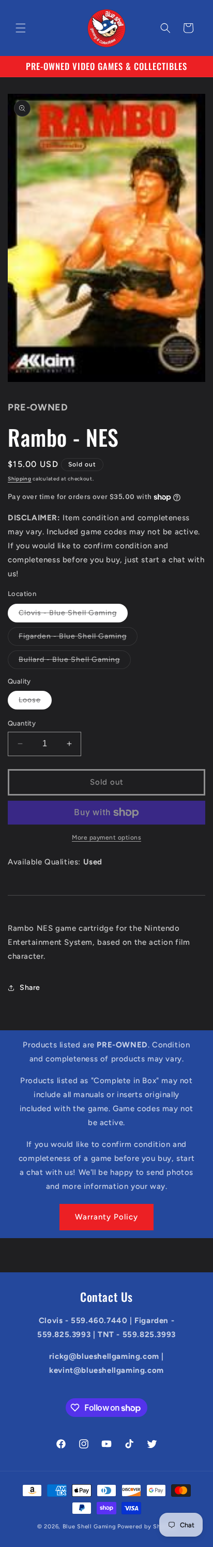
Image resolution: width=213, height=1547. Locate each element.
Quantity (22, 723)
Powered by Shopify (146, 1526)
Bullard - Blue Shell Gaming (75, 662)
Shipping (20, 478)
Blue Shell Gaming (89, 1526)
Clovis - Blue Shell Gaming (73, 615)
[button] (20, 28)
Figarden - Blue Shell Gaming (78, 638)
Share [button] (30, 987)
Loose (35, 702)
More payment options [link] (106, 837)
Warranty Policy (106, 1217)
